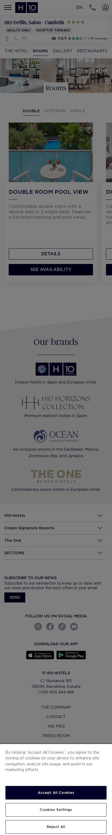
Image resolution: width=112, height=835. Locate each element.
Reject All (56, 827)
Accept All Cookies (56, 793)
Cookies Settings (56, 810)
